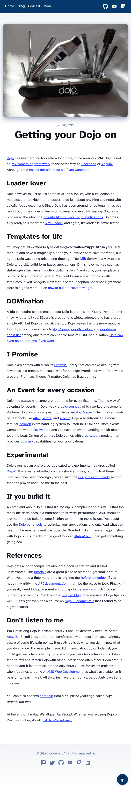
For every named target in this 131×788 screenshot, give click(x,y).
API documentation (53, 583)
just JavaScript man (57, 720)
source (88, 589)
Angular (107, 164)
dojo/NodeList (82, 329)
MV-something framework (31, 164)
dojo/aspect (85, 412)
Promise (60, 365)
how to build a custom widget (70, 288)
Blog (21, 6)
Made (47, 6)
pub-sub (27, 441)
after (36, 418)
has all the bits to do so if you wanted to (59, 170)
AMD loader (54, 223)
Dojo (10, 158)
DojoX (11, 471)
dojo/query (61, 329)
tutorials (40, 572)
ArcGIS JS (15, 637)
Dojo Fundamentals (79, 601)
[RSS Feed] (94, 753)
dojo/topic (92, 436)
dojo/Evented (40, 430)
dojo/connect (70, 406)
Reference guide (93, 578)
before (47, 418)
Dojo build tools (30, 524)
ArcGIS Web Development (63, 672)
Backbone (88, 164)
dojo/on (25, 424)
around (65, 418)
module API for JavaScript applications (73, 217)
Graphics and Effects (94, 477)
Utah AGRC (82, 536)
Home (9, 6)
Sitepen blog (71, 595)
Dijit (83, 259)
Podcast (34, 6)
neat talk (46, 696)
